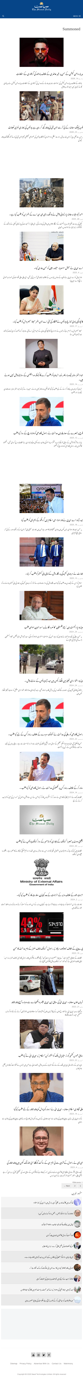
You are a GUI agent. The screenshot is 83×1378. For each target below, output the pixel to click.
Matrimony (68, 1363)
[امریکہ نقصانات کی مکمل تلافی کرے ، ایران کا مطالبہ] (77, 1245)
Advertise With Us (41, 1363)
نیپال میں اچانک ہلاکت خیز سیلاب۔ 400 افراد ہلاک (57, 1224)
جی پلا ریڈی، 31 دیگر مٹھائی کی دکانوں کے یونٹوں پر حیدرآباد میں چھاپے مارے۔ (48, 1256)
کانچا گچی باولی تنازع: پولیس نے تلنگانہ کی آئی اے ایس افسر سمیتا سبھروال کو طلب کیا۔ (48, 321)
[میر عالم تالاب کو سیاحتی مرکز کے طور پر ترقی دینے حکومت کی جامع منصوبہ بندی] (77, 1300)
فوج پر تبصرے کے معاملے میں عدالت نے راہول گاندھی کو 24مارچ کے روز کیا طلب (48, 432)
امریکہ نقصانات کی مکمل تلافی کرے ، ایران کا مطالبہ (57, 1245)
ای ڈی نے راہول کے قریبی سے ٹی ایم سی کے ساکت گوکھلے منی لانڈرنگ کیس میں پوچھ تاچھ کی (45, 1162)
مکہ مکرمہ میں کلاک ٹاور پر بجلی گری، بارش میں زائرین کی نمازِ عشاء (53, 1202)
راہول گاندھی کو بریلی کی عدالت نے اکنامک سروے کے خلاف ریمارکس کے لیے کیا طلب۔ (45, 734)
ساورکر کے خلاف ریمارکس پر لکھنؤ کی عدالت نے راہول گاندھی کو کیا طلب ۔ (51, 787)
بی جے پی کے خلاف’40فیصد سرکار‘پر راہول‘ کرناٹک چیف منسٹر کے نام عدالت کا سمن (48, 948)
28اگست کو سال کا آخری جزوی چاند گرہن (59, 1235)
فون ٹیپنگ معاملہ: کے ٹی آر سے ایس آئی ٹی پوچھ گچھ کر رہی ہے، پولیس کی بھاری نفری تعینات (45, 127)
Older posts (76, 1181)
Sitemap (13, 1363)
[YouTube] (33, 1354)
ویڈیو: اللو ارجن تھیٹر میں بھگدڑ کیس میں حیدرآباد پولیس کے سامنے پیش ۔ (54, 680)
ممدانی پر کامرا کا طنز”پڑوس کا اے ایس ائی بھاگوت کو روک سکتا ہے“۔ (51, 1267)
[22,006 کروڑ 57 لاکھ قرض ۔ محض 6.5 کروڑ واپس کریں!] (77, 1213)
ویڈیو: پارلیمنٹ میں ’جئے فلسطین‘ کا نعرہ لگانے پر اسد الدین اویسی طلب (53, 627)
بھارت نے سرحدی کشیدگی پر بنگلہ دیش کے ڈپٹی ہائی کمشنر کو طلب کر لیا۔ (54, 573)
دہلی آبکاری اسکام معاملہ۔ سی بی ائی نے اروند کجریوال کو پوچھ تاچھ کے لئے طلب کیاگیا (48, 1109)
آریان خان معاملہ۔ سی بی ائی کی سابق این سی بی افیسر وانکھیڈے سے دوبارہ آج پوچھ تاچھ (47, 1001)
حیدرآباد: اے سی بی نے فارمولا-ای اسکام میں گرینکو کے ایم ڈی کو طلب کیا (52, 519)
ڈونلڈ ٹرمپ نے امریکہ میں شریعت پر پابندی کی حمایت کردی (55, 1278)
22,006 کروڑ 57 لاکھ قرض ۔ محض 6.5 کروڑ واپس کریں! (55, 1213)
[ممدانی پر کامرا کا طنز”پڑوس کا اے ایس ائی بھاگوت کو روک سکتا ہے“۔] (77, 1267)
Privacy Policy (25, 1363)
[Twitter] (44, 1354)
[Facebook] (49, 1354)
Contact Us (56, 1363)
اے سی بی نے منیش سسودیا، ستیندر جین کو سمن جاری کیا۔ (58, 267)
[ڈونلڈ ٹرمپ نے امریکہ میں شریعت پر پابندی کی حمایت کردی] (77, 1278)
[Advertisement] (41, 160)
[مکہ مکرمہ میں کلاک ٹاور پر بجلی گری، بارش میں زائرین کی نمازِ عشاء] (77, 1202)
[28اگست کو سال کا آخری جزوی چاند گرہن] (77, 1235)
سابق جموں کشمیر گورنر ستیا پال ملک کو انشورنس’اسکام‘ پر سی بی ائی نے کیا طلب (50, 1055)
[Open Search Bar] (3, 15)
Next (67, 1186)
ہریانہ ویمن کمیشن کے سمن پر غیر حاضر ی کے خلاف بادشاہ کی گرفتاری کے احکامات (49, 73)
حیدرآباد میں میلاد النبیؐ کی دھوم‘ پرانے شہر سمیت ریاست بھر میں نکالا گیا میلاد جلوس (47, 1289)
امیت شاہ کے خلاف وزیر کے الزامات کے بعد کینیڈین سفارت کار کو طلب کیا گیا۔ (50, 894)
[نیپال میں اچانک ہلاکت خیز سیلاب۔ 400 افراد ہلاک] (77, 1224)
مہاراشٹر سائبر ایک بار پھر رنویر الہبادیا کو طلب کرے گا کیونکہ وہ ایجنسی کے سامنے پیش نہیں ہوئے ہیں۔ (43, 377)
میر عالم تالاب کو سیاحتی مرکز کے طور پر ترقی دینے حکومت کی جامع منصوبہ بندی (49, 1300)
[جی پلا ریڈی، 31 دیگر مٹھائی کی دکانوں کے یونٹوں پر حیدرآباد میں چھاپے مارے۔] (77, 1256)
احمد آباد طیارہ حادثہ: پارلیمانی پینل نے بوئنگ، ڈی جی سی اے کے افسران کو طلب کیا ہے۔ (46, 214)
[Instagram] (38, 1354)
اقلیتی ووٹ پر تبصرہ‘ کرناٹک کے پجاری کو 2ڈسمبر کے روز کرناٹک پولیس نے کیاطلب (49, 841)
